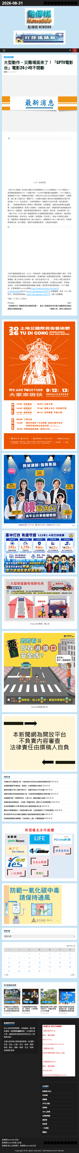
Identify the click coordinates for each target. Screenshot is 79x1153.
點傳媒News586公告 (28, 1145)
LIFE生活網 (46, 1103)
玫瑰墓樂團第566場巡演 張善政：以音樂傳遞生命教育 (23, 785)
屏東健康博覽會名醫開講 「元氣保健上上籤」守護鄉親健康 (24, 818)
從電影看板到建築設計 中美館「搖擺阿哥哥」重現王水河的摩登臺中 (28, 802)
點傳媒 (5, 72)
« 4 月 (6, 975)
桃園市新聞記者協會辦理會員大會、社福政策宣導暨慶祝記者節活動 (27, 794)
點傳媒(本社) (46, 1091)
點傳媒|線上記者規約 (10, 1145)
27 (9, 971)
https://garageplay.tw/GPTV (38, 291)
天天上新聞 (46, 1111)
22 (29, 967)
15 (29, 962)
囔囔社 (44, 1132)
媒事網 (44, 1107)
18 (60, 962)
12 (70, 958)
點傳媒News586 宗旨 (10, 1140)
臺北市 (11, 57)
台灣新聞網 (46, 1116)
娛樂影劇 (6, 57)
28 (19, 971)
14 (19, 962)
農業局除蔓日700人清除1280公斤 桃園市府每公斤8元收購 (24, 790)
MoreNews (47, 1150)
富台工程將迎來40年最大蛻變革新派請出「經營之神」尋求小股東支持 (55, 306)
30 (39, 971)
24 (50, 967)
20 (9, 967)
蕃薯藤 (44, 1099)
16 (39, 962)
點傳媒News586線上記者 (11, 1142)
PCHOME (45, 1095)
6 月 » (73, 975)
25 (60, 967)
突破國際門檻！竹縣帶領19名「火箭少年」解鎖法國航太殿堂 (24, 798)
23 (39, 967)
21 (19, 967)
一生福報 (45, 1128)
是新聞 (44, 1124)
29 (29, 971)
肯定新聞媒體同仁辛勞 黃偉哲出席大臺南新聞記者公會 (22, 806)
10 (50, 958)
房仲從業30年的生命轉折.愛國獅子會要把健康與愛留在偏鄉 (24, 814)
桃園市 (13, 1002)
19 (70, 962)
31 (50, 971)
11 (60, 958)
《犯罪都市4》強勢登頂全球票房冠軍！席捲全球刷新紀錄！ (23, 306)
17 (50, 962)
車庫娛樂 (23, 298)
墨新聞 (44, 1120)
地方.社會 (8, 1002)
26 (70, 967)
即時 (74, 50)
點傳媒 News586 (39, 26)
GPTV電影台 (16, 298)
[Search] (70, 50)
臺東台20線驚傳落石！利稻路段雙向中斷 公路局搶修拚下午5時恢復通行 (29, 810)
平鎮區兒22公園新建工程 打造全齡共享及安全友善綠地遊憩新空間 (27, 781)
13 (9, 962)
